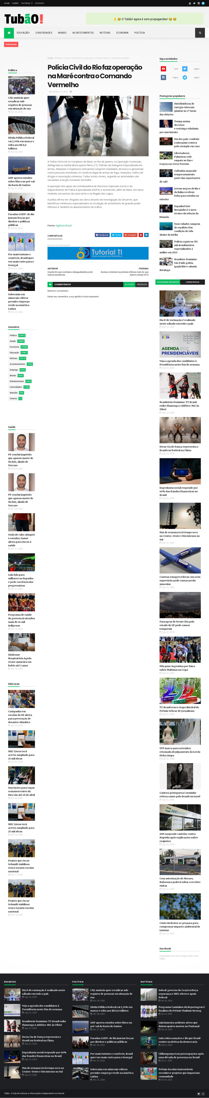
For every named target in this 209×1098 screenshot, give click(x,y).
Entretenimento (17, 381)
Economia (122, 32)
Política (140, 32)
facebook (142, 284)
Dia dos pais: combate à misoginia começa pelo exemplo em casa (187, 143)
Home (7, 3)
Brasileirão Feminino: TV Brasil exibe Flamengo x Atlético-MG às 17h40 (179, 406)
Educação (23, 32)
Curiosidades (43, 32)
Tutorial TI (27, 3)
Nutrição (13, 393)
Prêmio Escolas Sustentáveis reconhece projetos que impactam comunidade (179, 1073)
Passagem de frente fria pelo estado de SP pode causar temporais (177, 625)
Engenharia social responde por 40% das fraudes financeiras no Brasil (179, 491)
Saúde (13, 341)
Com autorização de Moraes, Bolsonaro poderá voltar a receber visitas (180, 882)
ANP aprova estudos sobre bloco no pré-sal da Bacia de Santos (21, 181)
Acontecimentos (83, 32)
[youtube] (190, 3)
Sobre (15, 3)
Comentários (193, 282)
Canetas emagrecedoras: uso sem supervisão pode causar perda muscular (180, 580)
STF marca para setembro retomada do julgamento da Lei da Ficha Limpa (180, 752)
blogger (129, 284)
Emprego (14, 370)
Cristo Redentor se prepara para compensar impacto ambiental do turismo (180, 927)
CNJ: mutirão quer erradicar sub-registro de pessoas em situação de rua (111, 994)
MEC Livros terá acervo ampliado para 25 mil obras (21, 755)
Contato (39, 3)
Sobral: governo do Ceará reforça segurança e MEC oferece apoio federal (178, 994)
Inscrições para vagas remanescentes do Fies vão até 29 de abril (21, 791)
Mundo (62, 32)
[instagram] (199, 3)
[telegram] (203, 3)
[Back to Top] (203, 1094)
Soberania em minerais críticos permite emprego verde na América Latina (19, 301)
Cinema (13, 398)
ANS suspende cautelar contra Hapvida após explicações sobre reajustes (179, 837)
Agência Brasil (64, 225)
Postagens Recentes (168, 282)
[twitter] (194, 3)
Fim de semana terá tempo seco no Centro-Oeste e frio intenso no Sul (180, 536)
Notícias (105, 32)
